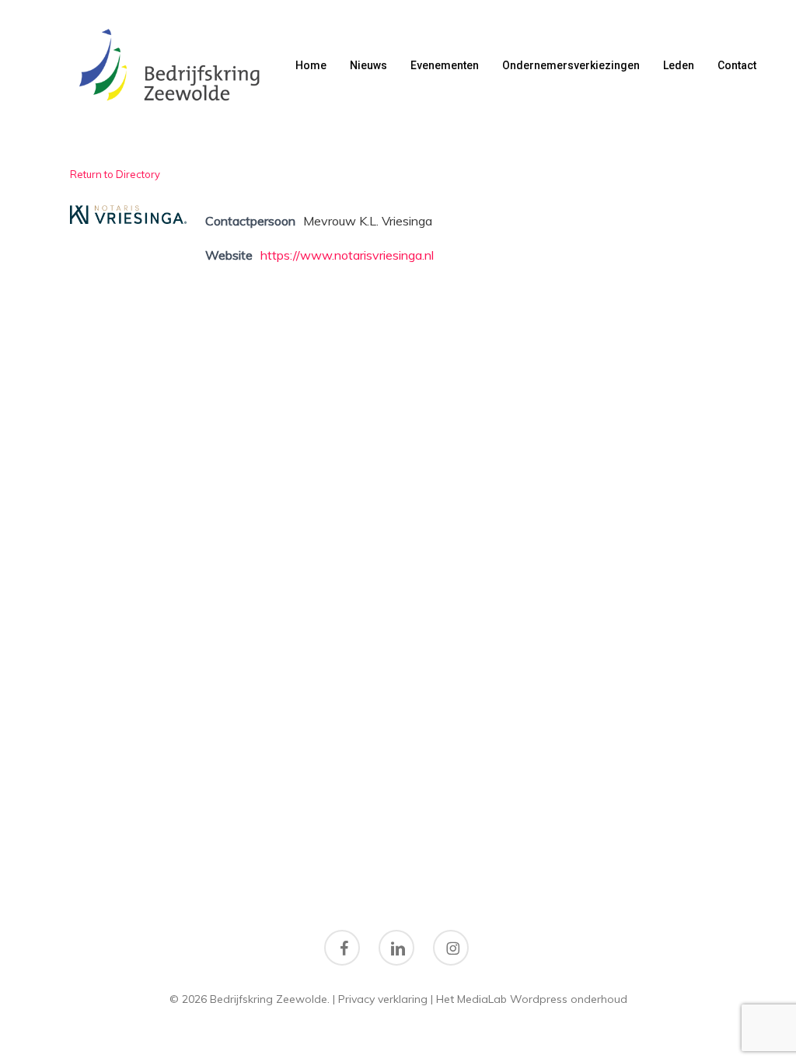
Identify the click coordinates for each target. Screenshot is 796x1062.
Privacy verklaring (383, 999)
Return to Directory (115, 174)
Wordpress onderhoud (568, 999)
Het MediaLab (471, 999)
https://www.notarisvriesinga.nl (347, 255)
